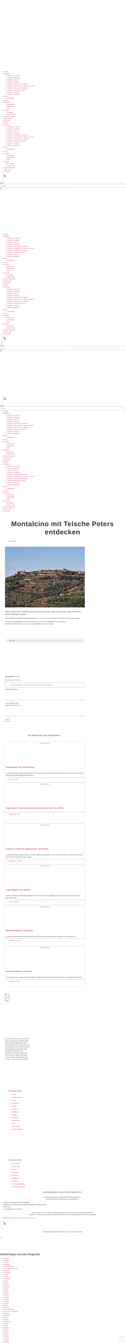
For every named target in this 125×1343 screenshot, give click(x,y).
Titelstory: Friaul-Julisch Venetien (17, 88)
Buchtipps (10, 112)
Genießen (6, 102)
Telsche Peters (41, 685)
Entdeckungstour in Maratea (19, 930)
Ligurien (6, 1276)
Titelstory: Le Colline (13, 76)
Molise (5, 1283)
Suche (2, 183)
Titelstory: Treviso (12, 80)
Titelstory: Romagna (13, 78)
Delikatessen (11, 106)
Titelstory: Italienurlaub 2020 (16, 90)
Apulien (5, 1262)
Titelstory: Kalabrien (13, 82)
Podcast (25, 685)
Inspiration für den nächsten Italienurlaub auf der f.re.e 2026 (34, 808)
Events (5, 100)
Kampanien (6, 1272)
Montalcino (18, 685)
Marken (5, 1281)
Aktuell (5, 71)
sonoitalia (32, 685)
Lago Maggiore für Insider (18, 890)
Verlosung (6, 120)
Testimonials (7, 118)
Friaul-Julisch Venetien (10, 1268)
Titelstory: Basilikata (13, 94)
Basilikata (6, 1264)
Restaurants (10, 104)
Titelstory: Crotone (13, 92)
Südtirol (5, 1291)
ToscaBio (40, 618)
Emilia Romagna (8, 1266)
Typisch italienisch (9, 116)
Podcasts (45, 743)
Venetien (6, 1299)
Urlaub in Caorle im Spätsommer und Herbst (27, 849)
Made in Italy (11, 114)
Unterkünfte (10, 98)
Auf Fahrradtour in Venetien (19, 971)
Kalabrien (6, 1270)
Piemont (6, 1285)
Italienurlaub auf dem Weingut (20, 767)
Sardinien (6, 1287)
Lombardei (6, 1279)
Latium (5, 1274)
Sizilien (5, 1289)
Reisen (5, 96)
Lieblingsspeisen (27, 624)
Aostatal (6, 1260)
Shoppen (6, 110)
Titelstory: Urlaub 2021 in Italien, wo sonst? (21, 86)
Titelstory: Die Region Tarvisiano (17, 84)
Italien (13, 685)
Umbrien (6, 1297)
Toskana (49, 685)
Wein (8, 108)
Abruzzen (6, 1258)
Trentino (6, 1295)
